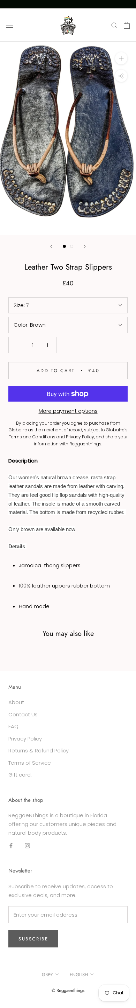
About (16, 702)
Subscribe (33, 939)
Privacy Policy (25, 738)
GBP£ (47, 974)
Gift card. (20, 774)
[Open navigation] (9, 25)
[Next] (85, 246)
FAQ (13, 726)
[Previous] (51, 246)
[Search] (114, 25)
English (79, 974)
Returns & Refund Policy (38, 750)
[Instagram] (27, 845)
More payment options (68, 411)
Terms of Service (29, 762)
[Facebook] (11, 845)
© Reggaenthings (68, 990)
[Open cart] (127, 25)
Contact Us (23, 714)
